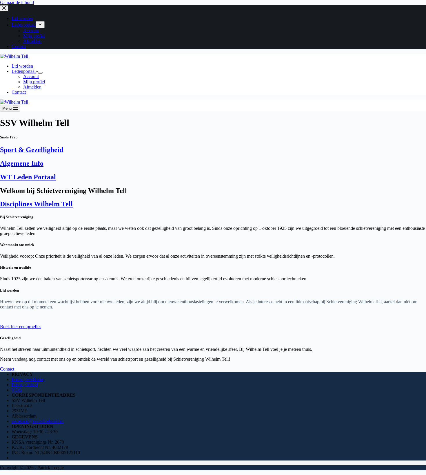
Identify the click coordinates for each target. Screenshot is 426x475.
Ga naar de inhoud (17, 2)
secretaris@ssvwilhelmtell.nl (37, 421)
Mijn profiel (34, 81)
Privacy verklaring (28, 379)
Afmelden (32, 86)
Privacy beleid (25, 384)
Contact (19, 92)
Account (31, 76)
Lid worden (22, 66)
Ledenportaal (24, 71)
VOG (17, 389)
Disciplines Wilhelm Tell (36, 204)
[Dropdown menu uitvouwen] (40, 73)
